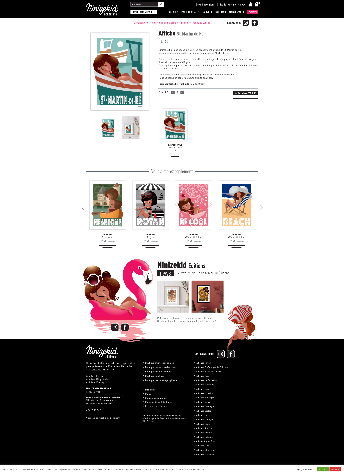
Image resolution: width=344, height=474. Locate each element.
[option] (108, 127)
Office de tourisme (226, 4)
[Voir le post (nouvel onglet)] (173, 297)
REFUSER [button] (335, 469)
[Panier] (256, 4)
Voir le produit (171, 124)
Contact (242, 4)
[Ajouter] (182, 92)
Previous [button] (82, 208)
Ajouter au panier (245, 92)
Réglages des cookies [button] (155, 406)
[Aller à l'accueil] (102, 14)
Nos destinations (142, 12)
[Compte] (250, 4)
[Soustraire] (173, 92)
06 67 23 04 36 (95, 410)
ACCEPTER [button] (323, 469)
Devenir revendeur (205, 4)
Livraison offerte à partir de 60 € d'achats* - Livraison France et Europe (172, 22)
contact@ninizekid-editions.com (104, 417)
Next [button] (261, 208)
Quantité (163, 92)
